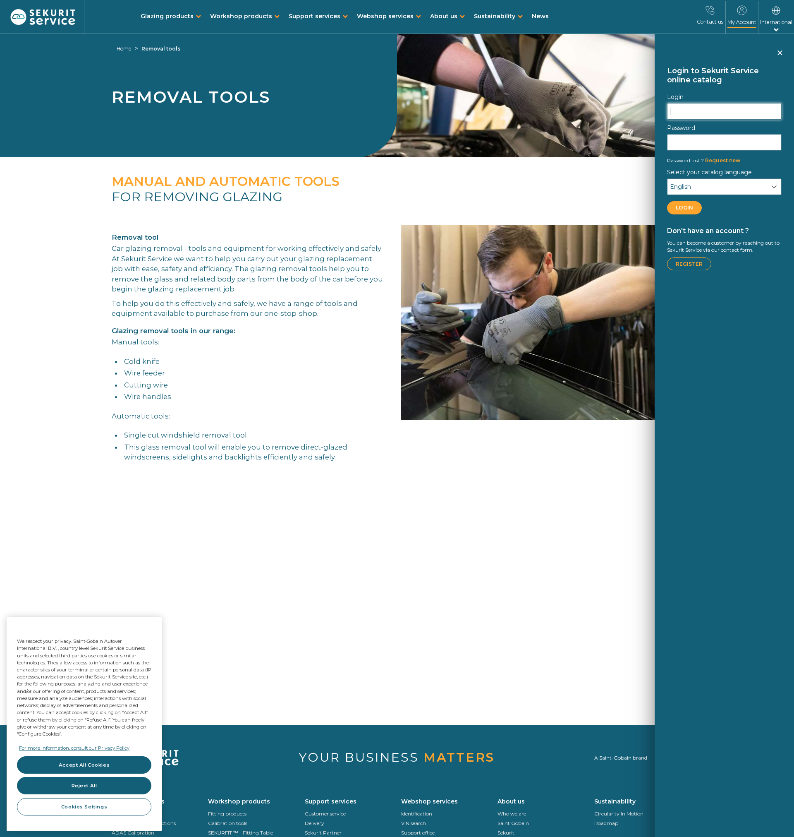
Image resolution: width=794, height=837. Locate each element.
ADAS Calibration (133, 833)
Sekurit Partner (323, 833)
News (540, 16)
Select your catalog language (709, 172)
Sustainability (494, 16)
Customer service (325, 814)
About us (443, 16)
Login (675, 97)
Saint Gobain (513, 823)
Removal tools (160, 49)
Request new (703, 160)
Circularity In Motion (618, 814)
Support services (314, 16)
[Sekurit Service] (43, 17)
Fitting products (227, 814)
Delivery (314, 823)
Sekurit (505, 833)
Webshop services (385, 16)
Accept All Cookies (84, 765)
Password (681, 128)
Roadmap (606, 823)
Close (779, 56)
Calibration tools (227, 823)
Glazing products (167, 16)
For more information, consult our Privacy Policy (74, 748)
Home (124, 49)
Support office (418, 833)
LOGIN (684, 207)
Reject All (84, 786)
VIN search (413, 823)
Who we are (511, 814)
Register (689, 264)
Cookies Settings (84, 807)
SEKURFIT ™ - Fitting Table (240, 833)
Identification (416, 814)
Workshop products (241, 16)
